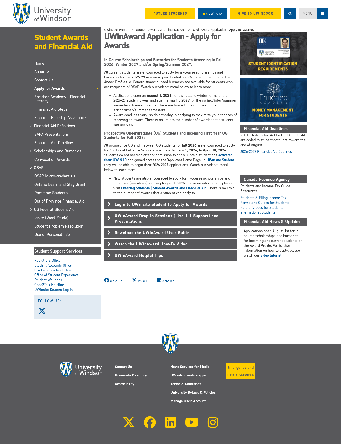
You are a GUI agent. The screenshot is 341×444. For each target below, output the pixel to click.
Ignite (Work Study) (51, 218)
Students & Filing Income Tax (263, 197)
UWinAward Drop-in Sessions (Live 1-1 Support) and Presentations (167, 218)
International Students (258, 212)
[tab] (170, 204)
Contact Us (43, 80)
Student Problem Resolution (58, 226)
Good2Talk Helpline (49, 284)
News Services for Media (189, 366)
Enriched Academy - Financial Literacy (59, 99)
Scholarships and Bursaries (57, 151)
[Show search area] (290, 13)
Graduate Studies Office (52, 270)
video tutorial (271, 255)
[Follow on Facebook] (150, 425)
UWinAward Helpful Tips (139, 255)
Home (39, 63)
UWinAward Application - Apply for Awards (223, 29)
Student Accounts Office (53, 265)
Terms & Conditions (185, 383)
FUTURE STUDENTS (170, 13)
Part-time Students (51, 193)
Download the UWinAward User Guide (152, 232)
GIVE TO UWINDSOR (255, 13)
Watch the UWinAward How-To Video (151, 244)
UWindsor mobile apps (188, 375)
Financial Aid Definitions (54, 126)
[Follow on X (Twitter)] (129, 425)
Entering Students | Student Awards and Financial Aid (163, 188)
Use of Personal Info (52, 234)
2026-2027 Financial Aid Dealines (266, 151)
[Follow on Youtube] (192, 425)
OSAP (39, 168)
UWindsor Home (115, 29)
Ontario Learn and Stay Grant (59, 184)
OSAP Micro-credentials (55, 176)
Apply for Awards (49, 88)
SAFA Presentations (51, 134)
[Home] (42, 13)
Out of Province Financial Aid (59, 201)
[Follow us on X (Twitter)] (44, 312)
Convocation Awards (52, 159)
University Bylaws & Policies (193, 392)
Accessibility (124, 383)
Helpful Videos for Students (261, 207)
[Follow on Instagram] (212, 425)
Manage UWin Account (188, 401)
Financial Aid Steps (50, 109)
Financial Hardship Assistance (60, 117)
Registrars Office (47, 260)
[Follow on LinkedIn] (170, 425)
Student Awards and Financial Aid (63, 42)
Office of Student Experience (56, 275)
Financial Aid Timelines (54, 142)
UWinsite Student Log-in (53, 289)
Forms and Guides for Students (265, 202)
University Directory (131, 375)
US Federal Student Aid (54, 209)
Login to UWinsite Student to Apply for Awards (161, 204)
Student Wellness (48, 279)
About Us (42, 71)
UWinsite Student (220, 160)
